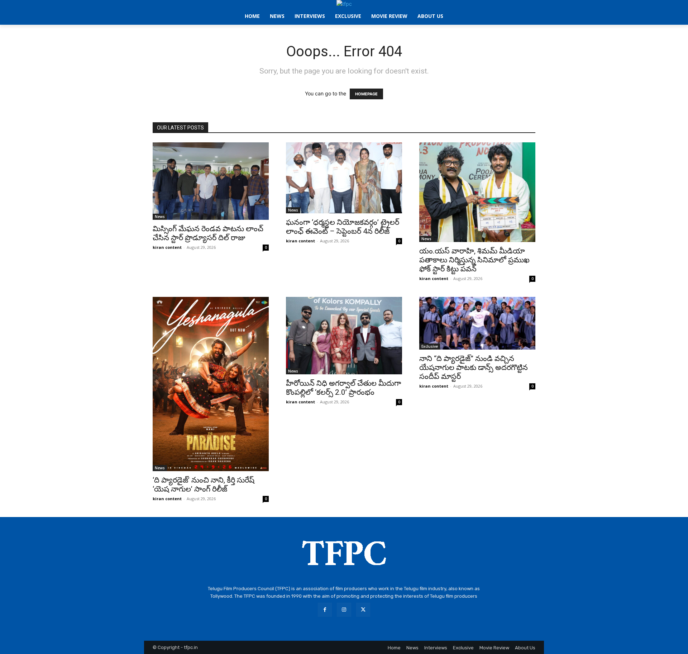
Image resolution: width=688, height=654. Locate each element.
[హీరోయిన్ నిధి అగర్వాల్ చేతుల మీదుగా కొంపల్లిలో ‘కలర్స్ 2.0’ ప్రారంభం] (344, 335)
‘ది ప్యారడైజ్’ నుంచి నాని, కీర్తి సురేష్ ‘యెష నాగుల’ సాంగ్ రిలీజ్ (203, 484)
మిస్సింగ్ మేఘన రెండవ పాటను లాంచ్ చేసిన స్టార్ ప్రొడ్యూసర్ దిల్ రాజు (208, 233)
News (160, 216)
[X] (363, 610)
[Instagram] (344, 610)
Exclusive (429, 346)
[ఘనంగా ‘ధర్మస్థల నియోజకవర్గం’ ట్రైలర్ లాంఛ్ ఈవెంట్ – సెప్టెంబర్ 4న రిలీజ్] (344, 177)
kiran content (167, 247)
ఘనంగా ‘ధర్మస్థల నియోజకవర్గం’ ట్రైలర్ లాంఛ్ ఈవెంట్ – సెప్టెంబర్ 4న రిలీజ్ (342, 227)
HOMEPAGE (366, 93)
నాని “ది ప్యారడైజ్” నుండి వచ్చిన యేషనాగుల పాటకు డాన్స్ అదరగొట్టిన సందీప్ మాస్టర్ (473, 367)
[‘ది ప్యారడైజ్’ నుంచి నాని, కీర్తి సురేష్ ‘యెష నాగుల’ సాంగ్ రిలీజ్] (211, 384)
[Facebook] (325, 610)
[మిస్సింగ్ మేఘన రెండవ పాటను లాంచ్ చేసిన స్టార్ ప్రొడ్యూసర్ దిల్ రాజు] (211, 181)
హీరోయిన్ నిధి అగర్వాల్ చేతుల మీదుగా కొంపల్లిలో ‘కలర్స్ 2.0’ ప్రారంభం (343, 388)
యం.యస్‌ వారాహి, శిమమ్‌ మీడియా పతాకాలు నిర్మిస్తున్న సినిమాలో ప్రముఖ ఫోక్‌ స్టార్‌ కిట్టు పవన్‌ (474, 260)
